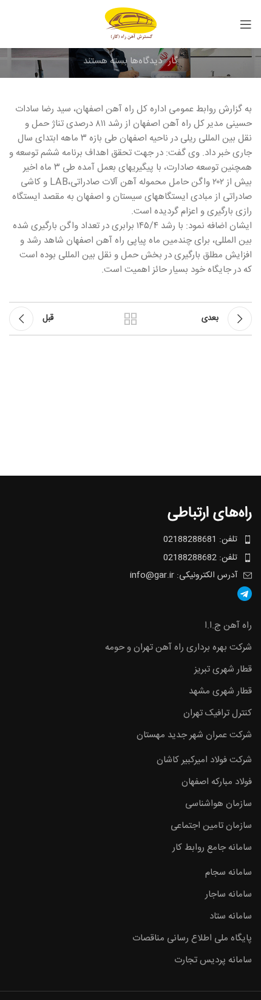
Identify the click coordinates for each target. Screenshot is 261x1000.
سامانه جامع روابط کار (212, 847)
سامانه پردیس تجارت (213, 960)
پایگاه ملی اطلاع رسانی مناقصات (192, 938)
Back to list (130, 319)
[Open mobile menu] (246, 24)
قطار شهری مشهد (220, 691)
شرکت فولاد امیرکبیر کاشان (204, 760)
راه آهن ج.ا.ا (228, 625)
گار (173, 61)
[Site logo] (130, 24)
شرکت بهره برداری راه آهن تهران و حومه (178, 647)
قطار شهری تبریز (223, 669)
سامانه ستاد (230, 916)
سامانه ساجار (228, 894)
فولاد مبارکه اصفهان (216, 782)
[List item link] (130, 593)
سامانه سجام (228, 872)
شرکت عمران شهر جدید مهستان (194, 735)
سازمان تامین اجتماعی (211, 825)
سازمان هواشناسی (218, 803)
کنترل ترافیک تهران (217, 713)
